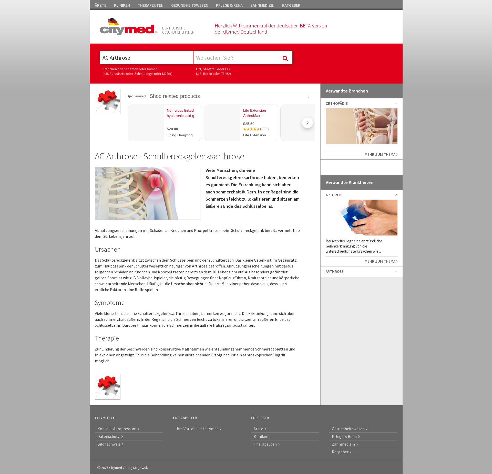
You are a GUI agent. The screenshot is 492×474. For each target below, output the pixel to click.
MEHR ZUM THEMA (380, 154)
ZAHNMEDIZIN (262, 5)
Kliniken (262, 436)
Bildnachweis (109, 444)
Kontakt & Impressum (117, 428)
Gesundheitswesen (349, 428)
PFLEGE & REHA (229, 5)
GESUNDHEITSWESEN (189, 5)
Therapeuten (266, 444)
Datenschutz (109, 436)
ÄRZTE (100, 5)
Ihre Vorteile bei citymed (198, 428)
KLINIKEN (122, 5)
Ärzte (259, 428)
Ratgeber (341, 451)
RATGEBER (291, 5)
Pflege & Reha (345, 436)
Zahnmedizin (344, 444)
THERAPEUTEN (150, 5)
